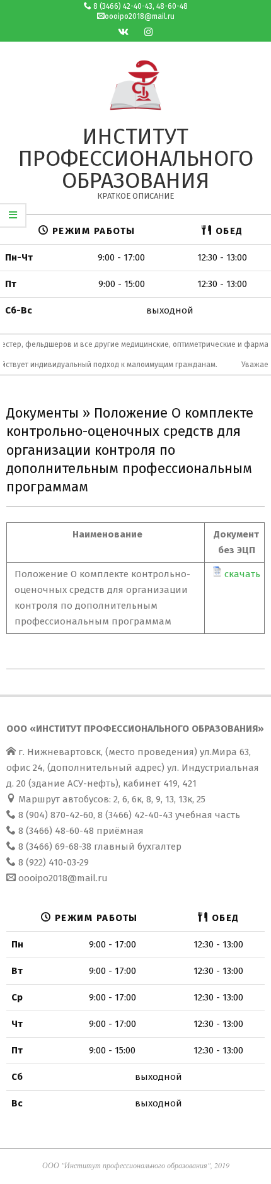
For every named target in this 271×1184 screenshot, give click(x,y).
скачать (242, 574)
